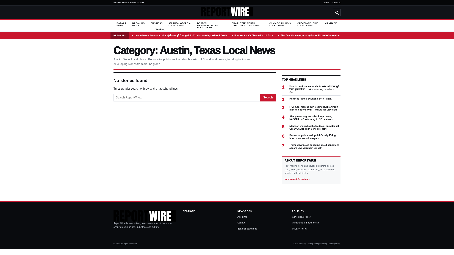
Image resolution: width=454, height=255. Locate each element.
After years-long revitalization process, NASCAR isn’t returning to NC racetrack (311, 118)
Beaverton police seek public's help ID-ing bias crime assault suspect (312, 137)
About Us (242, 217)
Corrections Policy (301, 217)
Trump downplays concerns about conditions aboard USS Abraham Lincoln (314, 146)
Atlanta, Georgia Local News (179, 24)
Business (156, 23)
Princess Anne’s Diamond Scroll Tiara (253, 35)
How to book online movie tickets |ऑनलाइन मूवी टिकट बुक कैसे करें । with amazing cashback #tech (181, 35)
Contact (336, 3)
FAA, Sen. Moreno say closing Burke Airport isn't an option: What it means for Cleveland (325, 35)
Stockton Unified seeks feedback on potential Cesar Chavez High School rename (314, 127)
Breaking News (138, 24)
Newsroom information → (297, 179)
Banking (160, 29)
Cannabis (331, 23)
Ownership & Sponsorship (305, 222)
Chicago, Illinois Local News (280, 24)
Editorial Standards (247, 228)
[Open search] (336, 12)
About (326, 3)
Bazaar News (121, 24)
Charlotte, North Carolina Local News (246, 24)
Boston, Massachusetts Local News (207, 25)
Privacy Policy (299, 228)
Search (268, 97)
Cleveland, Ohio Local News (307, 24)
